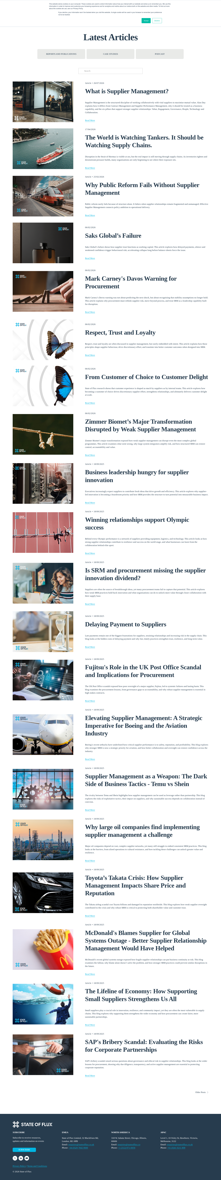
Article (88, 83)
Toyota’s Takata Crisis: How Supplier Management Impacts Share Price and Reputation (135, 885)
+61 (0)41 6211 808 (176, 1148)
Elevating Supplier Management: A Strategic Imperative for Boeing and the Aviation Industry (143, 725)
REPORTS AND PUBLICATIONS (61, 54)
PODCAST (160, 54)
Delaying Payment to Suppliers (125, 624)
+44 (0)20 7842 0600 (78, 1148)
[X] (15, 1158)
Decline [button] (157, 20)
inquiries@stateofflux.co (129, 1144)
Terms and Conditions (37, 1166)
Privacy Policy (19, 1166)
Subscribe (24, 1149)
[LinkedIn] (21, 1158)
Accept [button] (146, 20)
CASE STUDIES (110, 54)
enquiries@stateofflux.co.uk (180, 1144)
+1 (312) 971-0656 (126, 1148)
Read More (90, 120)
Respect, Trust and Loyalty (120, 332)
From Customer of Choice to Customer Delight (146, 376)
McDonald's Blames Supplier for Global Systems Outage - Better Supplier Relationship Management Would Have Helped (146, 940)
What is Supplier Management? (127, 91)
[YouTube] (26, 1158)
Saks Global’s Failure (113, 235)
